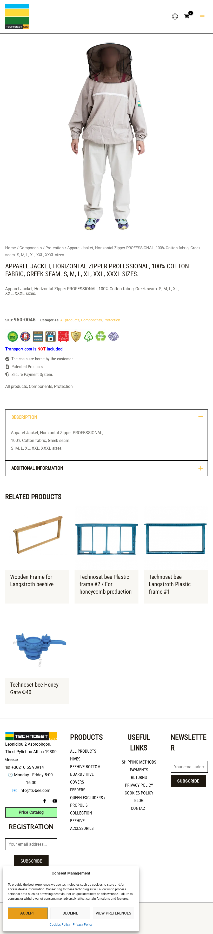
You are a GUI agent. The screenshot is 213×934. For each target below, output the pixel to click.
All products (69, 320)
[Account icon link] (175, 16)
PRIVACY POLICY (139, 785)
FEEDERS (77, 789)
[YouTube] (54, 801)
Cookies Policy (60, 924)
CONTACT (139, 808)
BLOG (138, 800)
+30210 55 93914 (27, 767)
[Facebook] (44, 801)
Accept (27, 913)
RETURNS (139, 777)
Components (30, 248)
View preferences (113, 913)
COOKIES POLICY (139, 793)
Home (10, 248)
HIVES (75, 759)
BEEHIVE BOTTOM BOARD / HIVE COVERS (85, 774)
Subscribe (31, 861)
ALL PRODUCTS (83, 751)
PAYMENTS (139, 769)
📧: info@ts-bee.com (31, 790)
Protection (54, 248)
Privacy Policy (82, 924)
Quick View (37, 565)
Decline (70, 913)
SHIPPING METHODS (139, 762)
